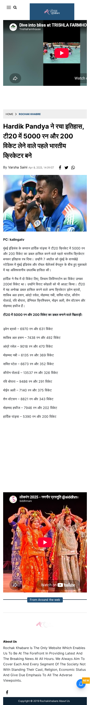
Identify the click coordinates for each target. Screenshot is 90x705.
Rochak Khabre (30, 114)
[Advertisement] (45, 457)
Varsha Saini (18, 167)
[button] (8, 7)
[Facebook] (7, 692)
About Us (10, 641)
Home (9, 114)
